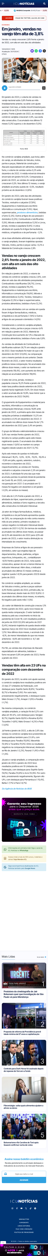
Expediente (24, 1222)
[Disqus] (24, 908)
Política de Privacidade (24, 1232)
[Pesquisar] (44, 3)
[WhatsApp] (36, 50)
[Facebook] (40, 50)
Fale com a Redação (24, 1229)
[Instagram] (12, 1208)
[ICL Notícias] (24, 3)
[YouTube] (21, 1208)
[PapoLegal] (32, 50)
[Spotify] (35, 1208)
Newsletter (24, 1219)
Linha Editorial (24, 1226)
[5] (24, 1126)
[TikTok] (30, 1208)
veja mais (40, 957)
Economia (6, 25)
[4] (24, 1089)
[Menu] (4, 3)
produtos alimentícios (27, 212)
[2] (24, 1016)
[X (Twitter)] (44, 50)
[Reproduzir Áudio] (4, 88)
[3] (24, 1052)
